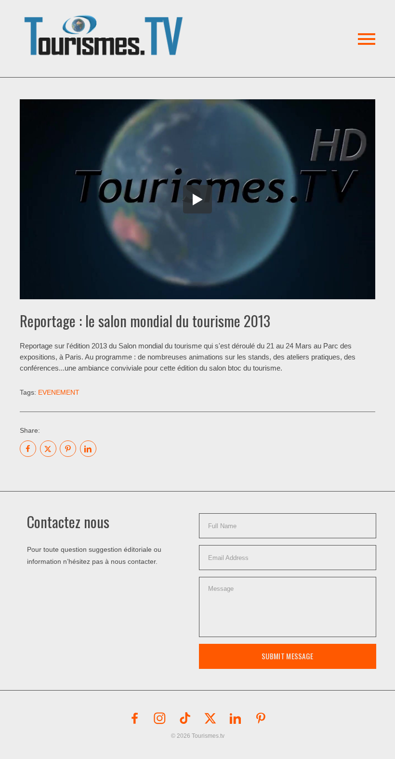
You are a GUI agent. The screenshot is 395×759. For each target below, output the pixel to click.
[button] (105, 24)
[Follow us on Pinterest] (260, 718)
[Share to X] (48, 448)
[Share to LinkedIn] (88, 448)
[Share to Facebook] (28, 448)
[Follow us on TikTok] (185, 718)
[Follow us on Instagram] (160, 718)
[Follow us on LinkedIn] (235, 718)
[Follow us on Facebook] (134, 718)
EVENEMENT (58, 392)
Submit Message (287, 656)
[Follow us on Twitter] (210, 718)
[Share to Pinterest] (68, 448)
